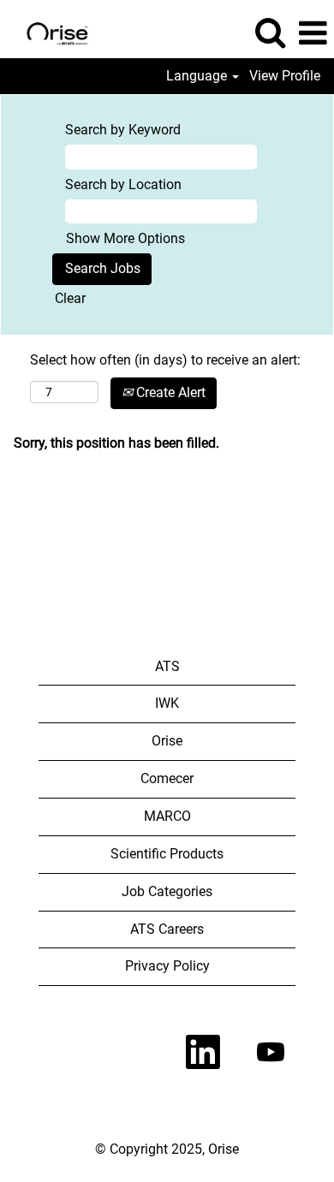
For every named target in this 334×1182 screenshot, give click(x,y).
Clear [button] (70, 298)
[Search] (269, 32)
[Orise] (51, 32)
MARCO (167, 816)
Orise (167, 741)
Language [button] (198, 76)
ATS (167, 666)
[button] (312, 33)
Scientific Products (167, 854)
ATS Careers (167, 929)
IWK (167, 703)
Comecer (167, 778)
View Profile (284, 76)
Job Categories (167, 891)
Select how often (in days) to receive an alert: (165, 360)
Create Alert (169, 392)
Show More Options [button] (125, 238)
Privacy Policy (167, 966)
